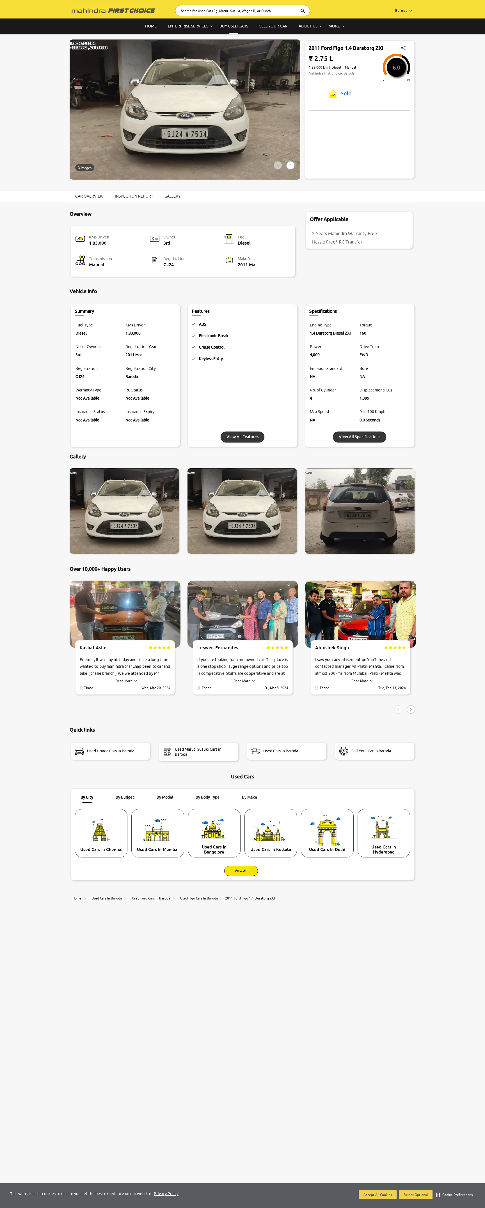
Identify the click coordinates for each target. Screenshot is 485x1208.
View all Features (242, 436)
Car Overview (89, 196)
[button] (454, 1194)
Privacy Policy (166, 1193)
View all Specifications (359, 436)
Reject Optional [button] (416, 1195)
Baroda (401, 10)
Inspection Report (134, 196)
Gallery (172, 196)
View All (241, 871)
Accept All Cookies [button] (377, 1195)
